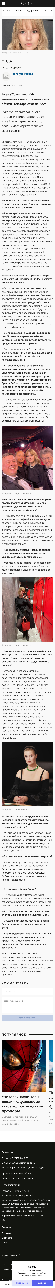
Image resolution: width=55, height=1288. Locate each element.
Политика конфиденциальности (17, 1178)
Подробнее (22, 1282)
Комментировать (27, 1017)
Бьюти (19, 10)
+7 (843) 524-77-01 (20, 1190)
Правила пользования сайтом (16, 1173)
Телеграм (6, 1233)
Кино (44, 10)
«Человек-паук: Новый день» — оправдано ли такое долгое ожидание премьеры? (22, 1104)
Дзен (4, 1242)
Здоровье (32, 10)
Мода (9, 10)
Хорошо (42, 1282)
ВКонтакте (7, 1237)
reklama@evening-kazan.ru (21, 1195)
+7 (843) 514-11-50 (19, 1158)
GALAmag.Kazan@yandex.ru (22, 1162)
